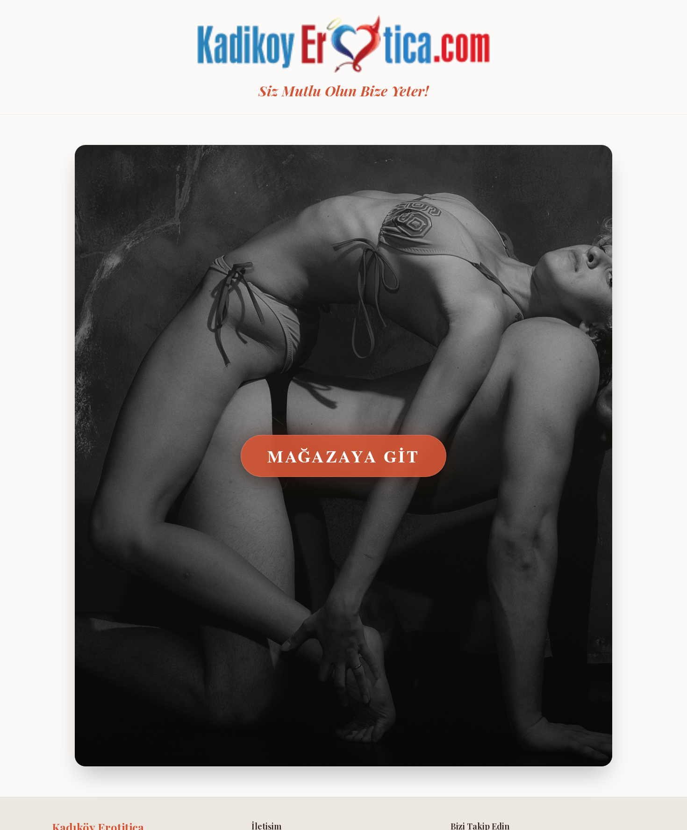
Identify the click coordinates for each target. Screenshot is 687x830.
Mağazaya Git (343, 456)
